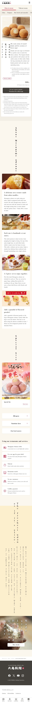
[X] (13, 675)
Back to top (4, 658)
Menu (9, 658)
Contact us (18, 693)
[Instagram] (22, 675)
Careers (4, 693)
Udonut (12, 658)
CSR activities (10, 693)
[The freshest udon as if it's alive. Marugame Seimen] (6, 2)
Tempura (9, 12)
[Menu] (29, 3)
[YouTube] (18, 675)
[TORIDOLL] (7, 690)
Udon (3, 12)
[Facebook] (9, 675)
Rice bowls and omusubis (21, 12)
